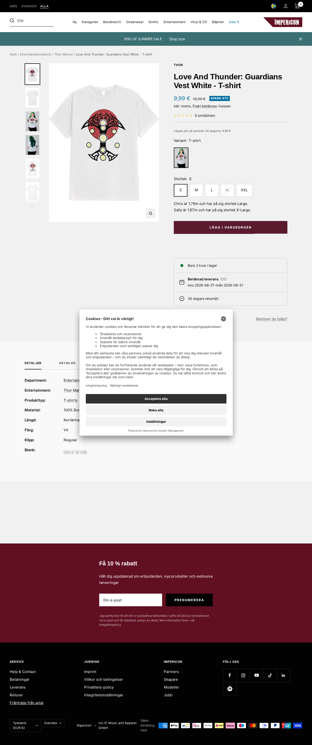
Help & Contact (23, 671)
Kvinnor (29, 6)
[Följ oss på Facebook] (229, 675)
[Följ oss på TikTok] (270, 675)
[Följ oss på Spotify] (229, 688)
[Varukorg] (297, 6)
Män (14, 6)
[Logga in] (285, 6)
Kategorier (90, 22)
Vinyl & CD (199, 22)
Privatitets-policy (99, 687)
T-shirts (71, 400)
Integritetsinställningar (103, 695)
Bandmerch (112, 22)
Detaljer (33, 363)
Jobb (168, 695)
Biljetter (218, 22)
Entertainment (175, 22)
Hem (13, 54)
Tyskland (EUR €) (19, 725)
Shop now (177, 39)
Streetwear (135, 22)
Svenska (50, 723)
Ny (75, 22)
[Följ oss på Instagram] (243, 675)
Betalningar (19, 679)
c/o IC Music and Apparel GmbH (117, 725)
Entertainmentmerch (35, 54)
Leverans (18, 687)
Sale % (234, 22)
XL (227, 190)
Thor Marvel (63, 54)
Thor (178, 65)
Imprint (90, 671)
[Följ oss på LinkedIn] (283, 675)
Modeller (171, 687)
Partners (171, 671)
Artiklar (67, 363)
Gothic (153, 22)
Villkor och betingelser (103, 679)
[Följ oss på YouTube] (256, 675)
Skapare (171, 679)
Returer (16, 695)
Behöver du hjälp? (271, 319)
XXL (244, 190)
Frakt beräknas (205, 106)
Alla (44, 6)
